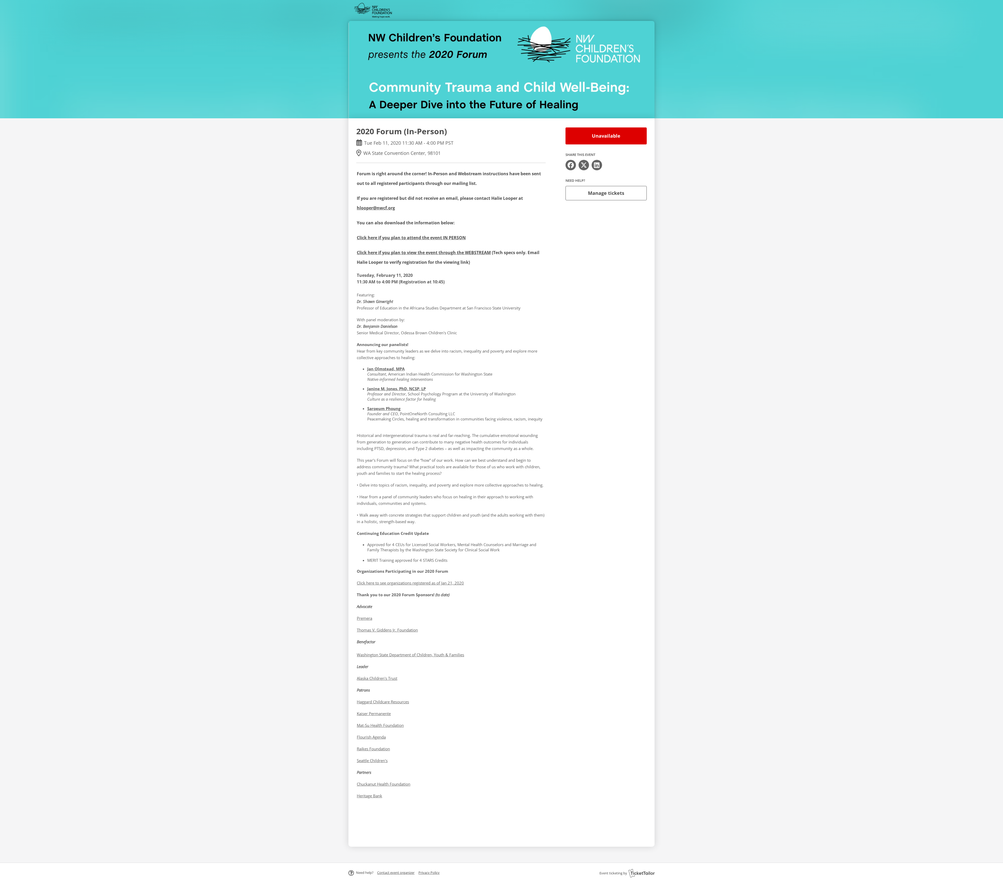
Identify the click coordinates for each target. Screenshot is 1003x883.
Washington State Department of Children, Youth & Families (410, 654)
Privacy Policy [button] (429, 872)
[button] (396, 872)
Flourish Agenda (371, 737)
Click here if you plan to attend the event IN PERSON (411, 238)
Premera (364, 618)
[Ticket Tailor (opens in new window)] (641, 873)
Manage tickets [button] (606, 193)
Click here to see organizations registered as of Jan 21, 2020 (410, 583)
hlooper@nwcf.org (376, 208)
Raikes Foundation (373, 748)
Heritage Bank (369, 795)
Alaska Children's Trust (377, 678)
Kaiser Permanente (374, 713)
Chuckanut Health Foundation (383, 784)
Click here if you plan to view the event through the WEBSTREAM (424, 252)
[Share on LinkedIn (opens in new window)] (597, 165)
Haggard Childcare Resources (383, 701)
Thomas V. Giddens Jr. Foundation (387, 630)
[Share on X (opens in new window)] (584, 165)
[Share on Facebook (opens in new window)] (570, 165)
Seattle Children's (372, 760)
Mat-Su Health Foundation (380, 725)
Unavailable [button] (606, 136)
